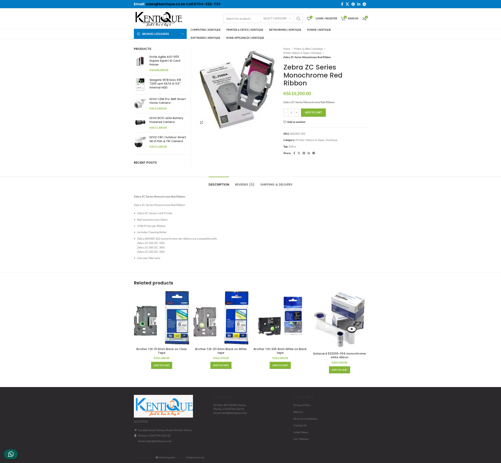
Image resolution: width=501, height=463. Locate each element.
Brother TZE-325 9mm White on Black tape (280, 351)
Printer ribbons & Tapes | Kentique (302, 52)
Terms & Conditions (305, 418)
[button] (161, 365)
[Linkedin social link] (358, 4)
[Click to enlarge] (201, 123)
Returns (298, 411)
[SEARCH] (298, 18)
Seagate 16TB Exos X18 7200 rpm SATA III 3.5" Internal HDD (165, 83)
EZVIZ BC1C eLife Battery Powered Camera (166, 120)
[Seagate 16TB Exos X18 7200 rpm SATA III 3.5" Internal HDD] (140, 84)
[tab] (219, 183)
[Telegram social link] (364, 4)
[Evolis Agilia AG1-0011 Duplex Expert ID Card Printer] (140, 63)
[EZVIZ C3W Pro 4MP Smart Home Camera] (140, 103)
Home (287, 48)
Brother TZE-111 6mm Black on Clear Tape (161, 351)
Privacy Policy (302, 405)
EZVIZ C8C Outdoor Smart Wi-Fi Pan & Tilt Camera (168, 139)
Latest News (300, 432)
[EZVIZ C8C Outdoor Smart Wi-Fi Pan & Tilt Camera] (140, 142)
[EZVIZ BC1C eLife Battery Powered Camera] (140, 122)
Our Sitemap (301, 438)
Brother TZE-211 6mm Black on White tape (221, 351)
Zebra (292, 146)
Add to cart (313, 112)
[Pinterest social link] (353, 4)
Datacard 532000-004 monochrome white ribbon (339, 355)
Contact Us (300, 425)
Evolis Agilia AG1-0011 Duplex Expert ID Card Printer (165, 60)
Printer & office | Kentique (308, 48)
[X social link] (347, 4)
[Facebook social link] (342, 4)
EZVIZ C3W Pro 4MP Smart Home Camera (168, 101)
